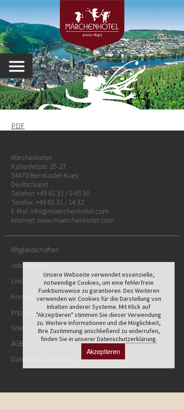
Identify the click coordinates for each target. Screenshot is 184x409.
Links (18, 280)
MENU (21, 66)
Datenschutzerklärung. (127, 339)
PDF (18, 126)
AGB (17, 343)
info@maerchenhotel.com (70, 211)
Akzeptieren (103, 351)
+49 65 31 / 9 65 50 (63, 193)
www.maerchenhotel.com (75, 219)
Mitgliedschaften (35, 249)
